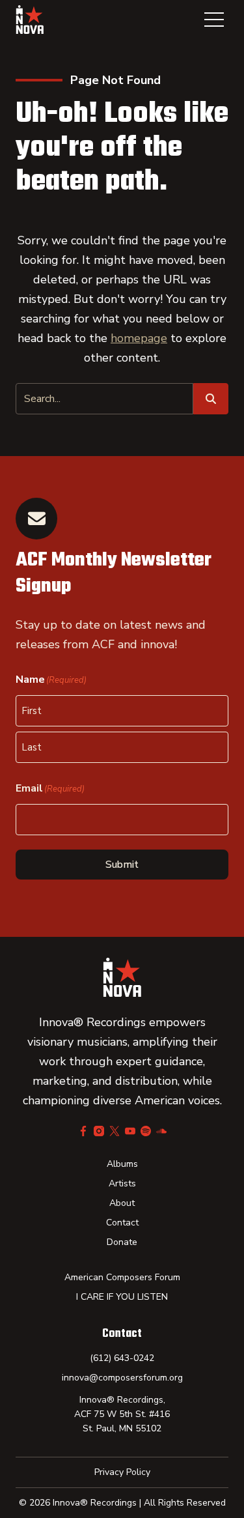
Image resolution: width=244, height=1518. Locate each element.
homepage (139, 338)
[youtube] (130, 1131)
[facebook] (83, 1131)
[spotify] (146, 1131)
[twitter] (114, 1131)
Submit (122, 864)
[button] (214, 19)
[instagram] (99, 1131)
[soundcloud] (161, 1131)
